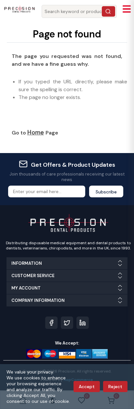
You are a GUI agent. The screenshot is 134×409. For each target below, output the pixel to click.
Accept (87, 386)
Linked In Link (82, 323)
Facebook (51, 323)
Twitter (67, 323)
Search (108, 11)
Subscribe (106, 192)
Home (35, 132)
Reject (115, 386)
